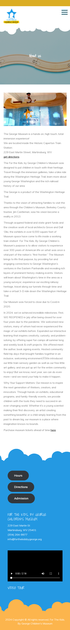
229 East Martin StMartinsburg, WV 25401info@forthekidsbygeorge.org (25, 532)
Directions (21, 487)
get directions (11, 156)
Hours (18, 475)
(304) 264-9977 (17, 534)
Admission (21, 498)
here (53, 430)
